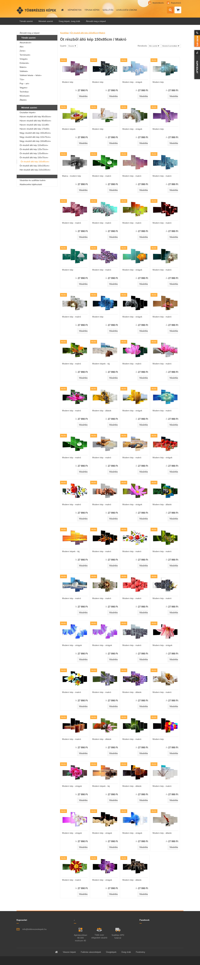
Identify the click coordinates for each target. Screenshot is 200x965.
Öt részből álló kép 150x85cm (84, 33)
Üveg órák (126, 952)
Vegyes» (24, 87)
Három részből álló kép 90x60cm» (35, 120)
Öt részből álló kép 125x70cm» (34, 149)
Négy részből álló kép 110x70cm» (35, 137)
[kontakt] (196, 64)
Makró (102, 33)
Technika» (24, 92)
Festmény (140, 952)
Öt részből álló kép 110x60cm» (34, 145)
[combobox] (154, 46)
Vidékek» (24, 71)
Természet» (25, 55)
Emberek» (24, 63)
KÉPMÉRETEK (75, 10)
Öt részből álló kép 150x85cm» (35, 161)
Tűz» (22, 79)
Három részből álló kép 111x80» (34, 125)
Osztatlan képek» (28, 112)
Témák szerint (26, 21)
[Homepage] (62, 10)
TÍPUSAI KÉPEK (92, 10)
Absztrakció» (25, 42)
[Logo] (37, 10)
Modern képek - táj (101, 363)
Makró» (23, 67)
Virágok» (24, 59)
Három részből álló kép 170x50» (35, 129)
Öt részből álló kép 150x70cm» (34, 157)
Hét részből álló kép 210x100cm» (35, 170)
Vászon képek (69, 952)
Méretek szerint (46, 21)
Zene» (23, 51)
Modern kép (67, 82)
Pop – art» (24, 83)
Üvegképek (111, 952)
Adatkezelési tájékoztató (31, 184)
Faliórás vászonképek (91, 952)
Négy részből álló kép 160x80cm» (35, 141)
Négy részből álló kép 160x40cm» (35, 133)
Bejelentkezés (158, 3)
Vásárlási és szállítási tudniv (33, 180)
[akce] (196, 38)
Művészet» (25, 96)
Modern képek (68, 129)
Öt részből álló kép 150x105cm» (34, 165)
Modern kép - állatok (101, 410)
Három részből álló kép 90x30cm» (35, 116)
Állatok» (23, 100)
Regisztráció (176, 3)
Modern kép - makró (101, 176)
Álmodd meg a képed (96, 21)
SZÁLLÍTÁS (107, 10)
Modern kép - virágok (132, 82)
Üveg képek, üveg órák (69, 21)
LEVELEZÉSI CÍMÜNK (126, 10)
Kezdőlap (64, 33)
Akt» (22, 46)
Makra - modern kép (71, 176)
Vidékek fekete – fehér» (31, 75)
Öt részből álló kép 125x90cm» (34, 153)
